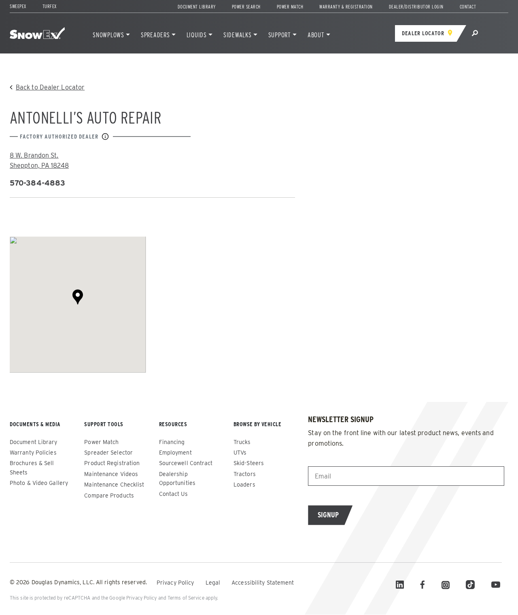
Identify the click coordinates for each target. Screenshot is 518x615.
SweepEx (18, 6)
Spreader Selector (108, 452)
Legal (214, 582)
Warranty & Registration (346, 7)
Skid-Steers (249, 463)
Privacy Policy (176, 582)
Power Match (290, 7)
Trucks (242, 442)
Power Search (246, 7)
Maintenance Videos (111, 474)
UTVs (240, 452)
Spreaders (155, 35)
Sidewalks (237, 35)
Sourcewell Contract (186, 463)
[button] (77, 297)
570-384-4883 (37, 183)
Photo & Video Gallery (39, 483)
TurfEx (49, 6)
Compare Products (109, 495)
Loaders (244, 484)
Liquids (197, 35)
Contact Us (173, 494)
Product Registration (112, 463)
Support (279, 35)
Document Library (197, 7)
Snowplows (108, 35)
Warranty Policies (33, 452)
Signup (328, 514)
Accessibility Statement (262, 582)
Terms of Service (186, 598)
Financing (172, 442)
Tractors (245, 474)
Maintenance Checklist (114, 484)
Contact (468, 7)
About (316, 35)
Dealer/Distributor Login (416, 7)
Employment (175, 452)
